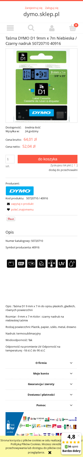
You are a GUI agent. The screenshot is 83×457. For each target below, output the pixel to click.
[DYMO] (20, 190)
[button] (10, 28)
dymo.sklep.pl (41, 14)
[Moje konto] (52, 28)
